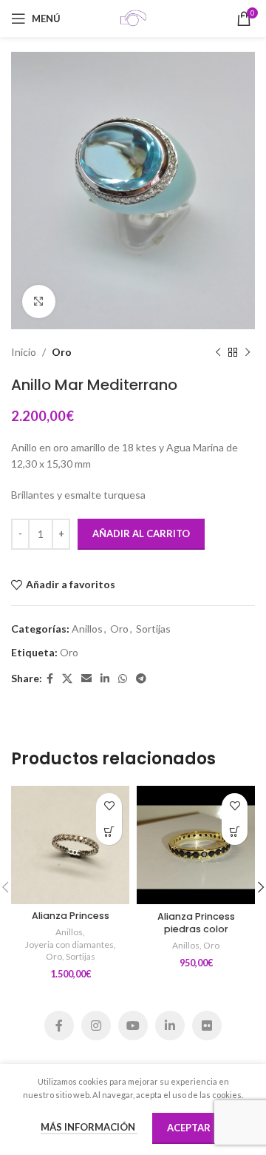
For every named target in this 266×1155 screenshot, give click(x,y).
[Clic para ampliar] (38, 301)
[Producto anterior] (218, 352)
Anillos (87, 628)
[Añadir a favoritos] (109, 806)
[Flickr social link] (207, 1025)
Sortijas (153, 628)
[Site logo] (133, 17)
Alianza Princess (70, 915)
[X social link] (67, 679)
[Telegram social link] (141, 679)
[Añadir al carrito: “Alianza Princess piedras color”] (235, 832)
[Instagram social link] (96, 1025)
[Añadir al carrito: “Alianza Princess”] (109, 832)
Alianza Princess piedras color (196, 923)
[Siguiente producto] (247, 352)
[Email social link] (86, 679)
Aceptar (189, 1128)
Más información (89, 1127)
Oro (62, 352)
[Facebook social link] (50, 679)
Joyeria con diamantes (69, 944)
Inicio (23, 352)
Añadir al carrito (141, 533)
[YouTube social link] (133, 1025)
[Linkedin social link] (105, 679)
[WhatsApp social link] (123, 679)
